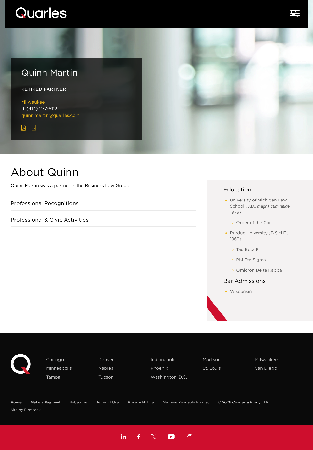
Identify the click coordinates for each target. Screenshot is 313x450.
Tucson (105, 377)
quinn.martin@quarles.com (50, 115)
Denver (106, 359)
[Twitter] (153, 437)
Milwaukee (33, 102)
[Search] (294, 13)
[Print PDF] (23, 128)
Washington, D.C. (169, 377)
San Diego (266, 368)
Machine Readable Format (186, 402)
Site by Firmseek (26, 409)
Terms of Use (107, 402)
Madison (212, 359)
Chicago (55, 359)
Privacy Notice (141, 402)
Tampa (53, 377)
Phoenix (159, 368)
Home (16, 402)
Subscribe (78, 402)
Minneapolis (59, 368)
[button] (189, 436)
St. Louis (212, 368)
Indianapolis (164, 359)
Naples (105, 368)
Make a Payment (46, 402)
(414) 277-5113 (41, 108)
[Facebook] (138, 437)
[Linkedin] (123, 437)
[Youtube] (171, 437)
